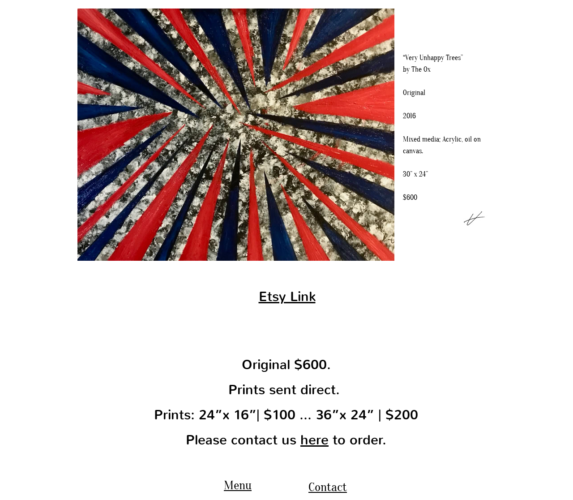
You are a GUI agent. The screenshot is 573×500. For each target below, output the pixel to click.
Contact (327, 487)
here (314, 440)
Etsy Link (287, 297)
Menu (238, 485)
